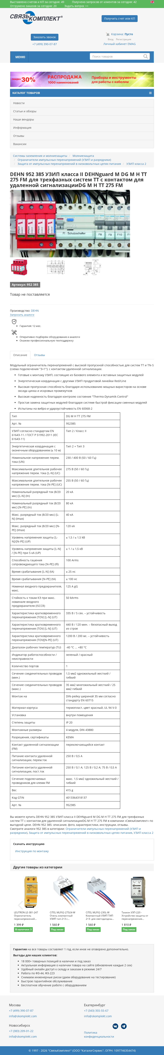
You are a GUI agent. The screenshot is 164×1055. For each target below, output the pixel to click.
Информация (22, 127)
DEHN (35, 311)
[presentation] (20, 905)
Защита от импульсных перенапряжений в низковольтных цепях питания (80, 833)
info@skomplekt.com (23, 1016)
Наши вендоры (23, 119)
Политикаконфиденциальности (99, 1034)
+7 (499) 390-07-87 (44, 44)
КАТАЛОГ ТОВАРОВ (26, 93)
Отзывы (18, 136)
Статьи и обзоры (24, 111)
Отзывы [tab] (39, 355)
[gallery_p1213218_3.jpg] (92, 267)
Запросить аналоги (22, 314)
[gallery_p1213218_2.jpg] (56, 267)
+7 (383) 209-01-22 (21, 1031)
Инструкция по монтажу (32, 851)
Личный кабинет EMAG (119, 44)
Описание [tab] (20, 355)
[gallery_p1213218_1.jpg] (19, 267)
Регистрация (123, 39)
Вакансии (19, 144)
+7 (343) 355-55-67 (96, 1010)
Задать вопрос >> (76, 6)
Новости (19, 103)
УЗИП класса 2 (143, 833)
